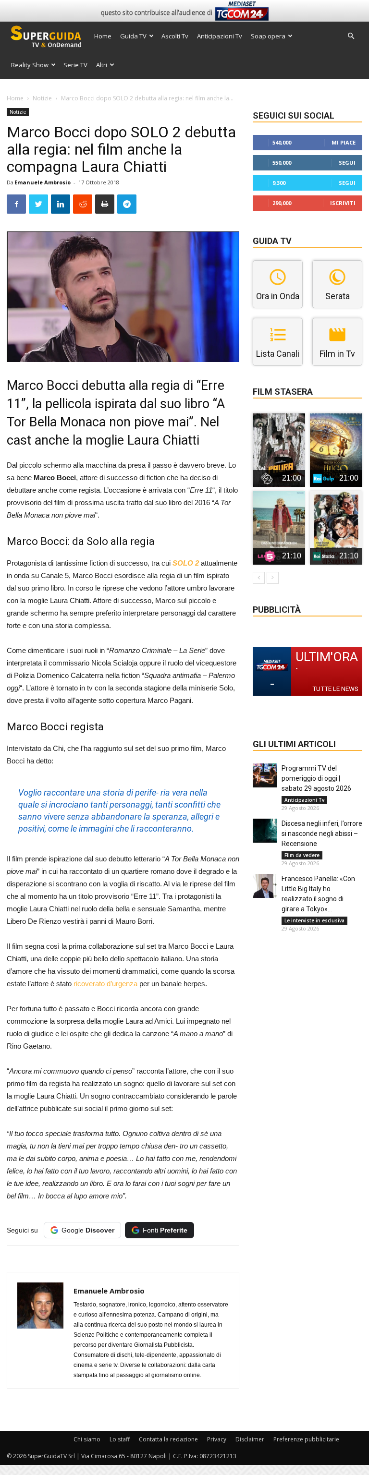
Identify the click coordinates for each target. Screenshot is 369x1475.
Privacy (216, 1439)
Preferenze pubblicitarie (306, 1439)
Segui (347, 162)
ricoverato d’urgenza (105, 983)
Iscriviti (343, 202)
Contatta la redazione (168, 1439)
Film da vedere (302, 855)
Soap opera (268, 36)
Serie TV (75, 64)
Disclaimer (249, 1439)
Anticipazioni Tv (219, 36)
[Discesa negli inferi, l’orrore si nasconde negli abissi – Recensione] (265, 831)
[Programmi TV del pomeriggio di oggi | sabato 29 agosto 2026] (265, 775)
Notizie (42, 98)
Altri (101, 64)
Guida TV (133, 36)
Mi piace (344, 142)
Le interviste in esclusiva (314, 920)
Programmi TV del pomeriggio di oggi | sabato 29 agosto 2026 (316, 778)
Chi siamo (87, 1439)
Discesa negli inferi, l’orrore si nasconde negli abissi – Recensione (322, 833)
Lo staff (120, 1439)
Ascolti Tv (174, 36)
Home (102, 36)
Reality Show (30, 64)
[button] (350, 36)
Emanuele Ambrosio (42, 182)
